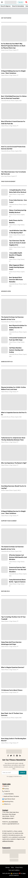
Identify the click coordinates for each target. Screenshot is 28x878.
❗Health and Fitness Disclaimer (10, 796)
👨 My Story (5, 788)
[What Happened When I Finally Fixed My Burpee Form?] (4, 267)
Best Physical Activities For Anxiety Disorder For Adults (18, 328)
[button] (26, 2)
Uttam (24, 873)
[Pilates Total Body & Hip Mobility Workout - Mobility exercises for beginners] (4, 212)
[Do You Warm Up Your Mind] (14, 33)
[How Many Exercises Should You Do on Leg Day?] (14, 476)
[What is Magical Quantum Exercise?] (14, 657)
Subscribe (20, 2)
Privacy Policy (19, 867)
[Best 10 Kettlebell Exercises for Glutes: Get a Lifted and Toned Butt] (14, 86)
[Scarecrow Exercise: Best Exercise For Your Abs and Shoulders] (4, 569)
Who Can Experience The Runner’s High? (14, 463)
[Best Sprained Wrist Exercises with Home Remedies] (4, 279)
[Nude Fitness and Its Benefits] (4, 222)
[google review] (14, 856)
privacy (11, 776)
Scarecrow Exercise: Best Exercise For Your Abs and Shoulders (17, 569)
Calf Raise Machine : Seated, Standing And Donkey (16, 350)
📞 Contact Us (6, 791)
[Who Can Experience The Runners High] (14, 453)
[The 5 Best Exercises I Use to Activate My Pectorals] (14, 162)
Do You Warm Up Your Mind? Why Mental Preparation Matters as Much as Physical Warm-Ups (13, 46)
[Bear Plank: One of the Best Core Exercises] (14, 703)
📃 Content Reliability (8, 793)
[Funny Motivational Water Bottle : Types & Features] (4, 582)
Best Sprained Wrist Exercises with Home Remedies (16, 280)
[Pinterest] (17, 756)
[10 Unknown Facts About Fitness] (14, 680)
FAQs (12, 867)
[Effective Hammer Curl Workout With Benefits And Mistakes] (4, 557)
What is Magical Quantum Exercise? (12, 667)
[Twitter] (11, 756)
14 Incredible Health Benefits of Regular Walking (15, 255)
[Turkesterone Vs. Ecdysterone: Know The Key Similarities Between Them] (14, 428)
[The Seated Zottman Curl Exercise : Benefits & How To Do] (14, 307)
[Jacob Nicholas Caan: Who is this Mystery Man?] (4, 232)
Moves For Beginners (6, 6)
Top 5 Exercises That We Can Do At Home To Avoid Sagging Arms (17, 243)
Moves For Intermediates (18, 6)
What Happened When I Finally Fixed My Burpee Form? (16, 267)
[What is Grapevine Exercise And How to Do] (14, 402)
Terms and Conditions (14, 870)
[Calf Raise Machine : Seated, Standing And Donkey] (4, 350)
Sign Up (22, 772)
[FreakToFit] (11, 2)
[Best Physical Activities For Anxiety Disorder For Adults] (4, 327)
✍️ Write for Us (6, 804)
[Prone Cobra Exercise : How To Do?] (4, 202)
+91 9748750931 (13, 821)
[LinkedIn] (20, 756)
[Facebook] (8, 756)
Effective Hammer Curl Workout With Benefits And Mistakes (18, 557)
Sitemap (7, 867)
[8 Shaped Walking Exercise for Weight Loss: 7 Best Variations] (14, 61)
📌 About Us (5, 786)
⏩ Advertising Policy (7, 801)
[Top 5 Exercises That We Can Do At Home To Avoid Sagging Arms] (4, 243)
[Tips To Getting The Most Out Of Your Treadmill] (14, 607)
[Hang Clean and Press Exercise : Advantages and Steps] (14, 632)
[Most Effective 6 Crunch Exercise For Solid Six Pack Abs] (14, 111)
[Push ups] (4, 340)
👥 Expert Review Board (8, 799)
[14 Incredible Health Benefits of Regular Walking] (4, 255)
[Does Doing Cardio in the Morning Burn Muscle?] (14, 728)
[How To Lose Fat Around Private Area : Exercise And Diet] (14, 136)
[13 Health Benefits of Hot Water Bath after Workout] (4, 192)
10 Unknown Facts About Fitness (11, 690)
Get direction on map (7, 818)
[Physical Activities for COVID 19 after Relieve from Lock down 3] (14, 377)
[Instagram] (14, 756)
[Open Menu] (2, 2)
